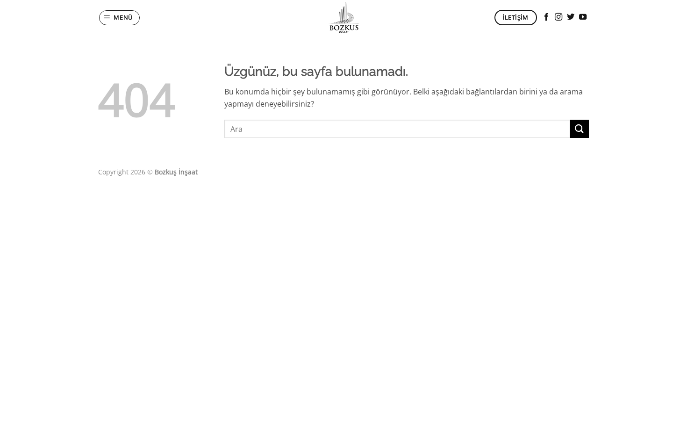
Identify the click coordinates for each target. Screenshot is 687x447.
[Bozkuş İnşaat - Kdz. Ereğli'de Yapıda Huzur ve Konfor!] (343, 17)
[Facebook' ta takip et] (546, 17)
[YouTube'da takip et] (583, 17)
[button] (119, 17)
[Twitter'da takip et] (570, 17)
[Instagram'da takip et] (558, 17)
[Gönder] (579, 129)
